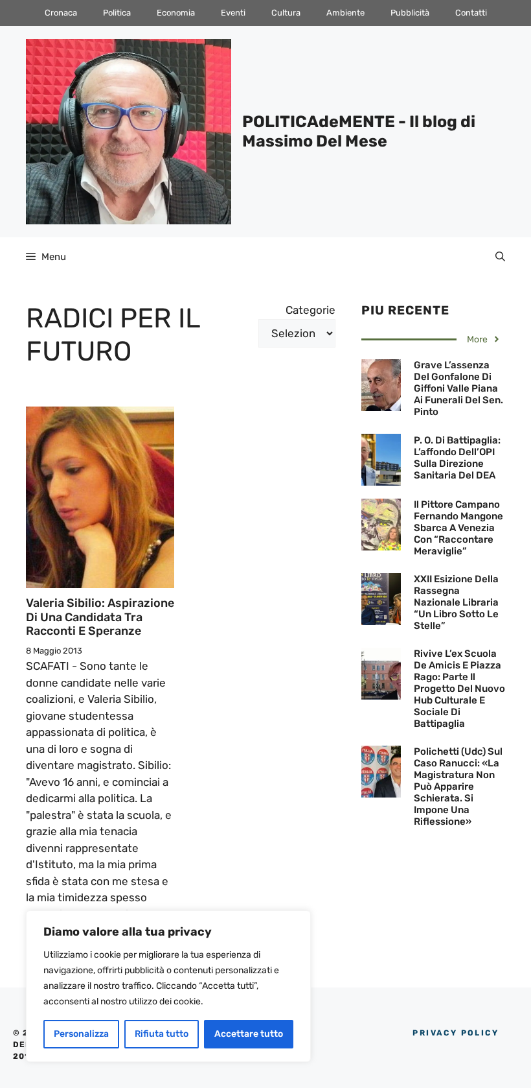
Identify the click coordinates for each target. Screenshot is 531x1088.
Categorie (310, 309)
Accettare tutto (248, 1033)
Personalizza (81, 1033)
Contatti (471, 13)
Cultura (285, 13)
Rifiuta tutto (161, 1033)
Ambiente (345, 13)
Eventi (233, 13)
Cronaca (61, 13)
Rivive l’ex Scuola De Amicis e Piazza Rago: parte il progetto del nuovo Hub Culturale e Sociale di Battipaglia (459, 688)
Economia (176, 13)
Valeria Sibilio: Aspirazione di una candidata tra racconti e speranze (100, 617)
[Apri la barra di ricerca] (500, 256)
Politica (117, 13)
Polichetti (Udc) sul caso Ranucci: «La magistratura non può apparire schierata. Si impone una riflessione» (458, 786)
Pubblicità (409, 13)
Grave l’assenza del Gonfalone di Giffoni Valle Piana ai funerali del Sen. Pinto (458, 388)
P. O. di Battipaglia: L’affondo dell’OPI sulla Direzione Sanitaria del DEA (457, 457)
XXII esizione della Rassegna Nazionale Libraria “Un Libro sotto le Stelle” (456, 602)
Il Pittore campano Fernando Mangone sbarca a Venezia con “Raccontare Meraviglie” (458, 528)
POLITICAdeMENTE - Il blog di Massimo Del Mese (358, 131)
